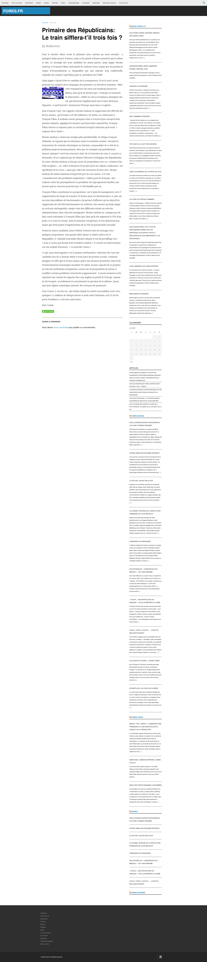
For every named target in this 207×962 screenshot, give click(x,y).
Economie (85, 3)
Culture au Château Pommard (141, 199)
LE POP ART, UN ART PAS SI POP (141, 481)
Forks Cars (137, 717)
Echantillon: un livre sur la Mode (143, 688)
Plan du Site (123, 3)
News (63, 3)
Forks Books (137, 416)
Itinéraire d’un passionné (140, 541)
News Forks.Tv (138, 26)
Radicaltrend (138, 892)
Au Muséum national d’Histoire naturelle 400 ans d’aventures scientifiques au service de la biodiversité (145, 392)
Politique (5, 3)
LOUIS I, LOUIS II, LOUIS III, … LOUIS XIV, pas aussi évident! (144, 631)
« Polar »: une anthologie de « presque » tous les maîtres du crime (144, 600)
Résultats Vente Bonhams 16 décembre (145, 785)
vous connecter (61, 327)
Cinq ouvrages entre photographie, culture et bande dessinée (144, 423)
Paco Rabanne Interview (139, 116)
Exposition (29, 3)
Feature (55, 3)
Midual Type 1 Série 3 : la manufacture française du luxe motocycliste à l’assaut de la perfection (145, 727)
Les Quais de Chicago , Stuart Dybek (144, 661)
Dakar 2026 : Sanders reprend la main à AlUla (145, 761)
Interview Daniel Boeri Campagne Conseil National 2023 (143, 67)
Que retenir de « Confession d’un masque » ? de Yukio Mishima (143, 570)
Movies (38, 3)
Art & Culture (17, 3)
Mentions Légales (109, 3)
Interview (96, 3)
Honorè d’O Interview (138, 86)
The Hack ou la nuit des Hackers (143, 144)
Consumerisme (73, 3)
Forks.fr (13, 11)
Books (46, 3)
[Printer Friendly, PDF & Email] (48, 311)
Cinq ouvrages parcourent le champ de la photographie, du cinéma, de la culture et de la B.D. (145, 406)
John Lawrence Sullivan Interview (143, 266)
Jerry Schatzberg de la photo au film (145, 172)
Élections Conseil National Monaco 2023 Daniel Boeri (144, 34)
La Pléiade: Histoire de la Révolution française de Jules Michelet (144, 512)
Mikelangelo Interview (138, 294)
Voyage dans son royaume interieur (144, 453)
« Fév (131, 362)
